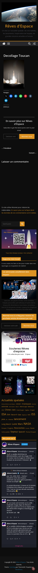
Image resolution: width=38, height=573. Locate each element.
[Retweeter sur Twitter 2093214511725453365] (11, 517)
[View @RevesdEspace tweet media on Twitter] (30, 460)
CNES (14, 410)
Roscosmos (19, 428)
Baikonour (31, 406)
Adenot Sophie (12, 473)
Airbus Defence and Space (8, 404)
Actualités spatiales (13, 400)
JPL (7, 419)
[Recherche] (22, 224)
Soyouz (14, 431)
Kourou (10, 419)
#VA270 (15, 532)
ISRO (29, 415)
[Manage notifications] (33, 568)
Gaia (19, 415)
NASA (27, 424)
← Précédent (6, 148)
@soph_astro (23, 473)
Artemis (34, 404)
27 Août (32, 473)
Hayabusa (24, 415)
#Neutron (28, 505)
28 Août (31, 451)
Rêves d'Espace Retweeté (20, 470)
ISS (33, 414)
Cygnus (27, 410)
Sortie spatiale (6, 432)
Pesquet (4, 428)
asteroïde (5, 406)
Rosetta (27, 428)
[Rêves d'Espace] (4, 43)
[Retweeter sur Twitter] (11, 470)
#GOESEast (21, 454)
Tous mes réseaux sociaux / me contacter (19, 253)
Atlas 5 (17, 406)
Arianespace (26, 404)
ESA (4, 414)
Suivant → (32, 153)
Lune (14, 423)
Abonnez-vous (27, 136)
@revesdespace (22, 451)
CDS (3, 410)
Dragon (32, 410)
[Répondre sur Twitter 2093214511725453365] (8, 517)
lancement (20, 419)
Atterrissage (23, 406)
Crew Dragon (20, 410)
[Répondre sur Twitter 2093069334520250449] (8, 494)
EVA (8, 414)
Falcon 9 (14, 414)
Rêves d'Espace (19, 26)
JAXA (3, 419)
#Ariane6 (26, 460)
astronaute (12, 406)
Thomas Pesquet (31, 432)
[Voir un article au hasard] (34, 43)
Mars (20, 424)
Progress (10, 428)
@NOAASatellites (12, 456)
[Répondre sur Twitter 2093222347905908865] (8, 465)
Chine (8, 409)
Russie (32, 428)
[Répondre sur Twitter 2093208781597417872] (8, 539)
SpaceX (22, 431)
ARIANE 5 (18, 404)
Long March (6, 424)
